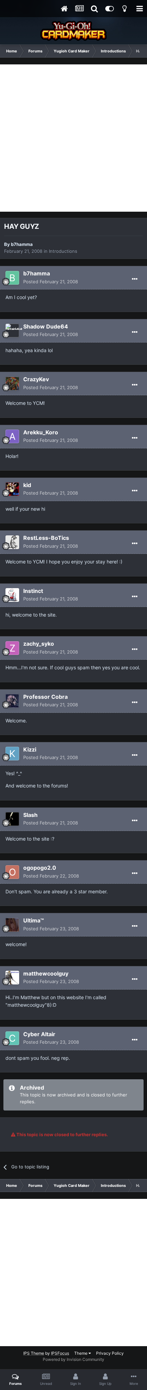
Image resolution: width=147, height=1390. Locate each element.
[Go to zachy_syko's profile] (12, 648)
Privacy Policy (110, 1353)
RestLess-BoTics (46, 537)
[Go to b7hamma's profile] (12, 278)
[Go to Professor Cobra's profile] (12, 701)
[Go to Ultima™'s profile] (12, 925)
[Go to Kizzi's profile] (12, 753)
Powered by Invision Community (73, 1359)
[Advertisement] (73, 138)
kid (27, 485)
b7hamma (22, 244)
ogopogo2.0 (39, 867)
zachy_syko (38, 643)
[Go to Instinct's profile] (12, 595)
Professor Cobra (45, 696)
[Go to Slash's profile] (12, 819)
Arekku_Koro (40, 432)
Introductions (63, 251)
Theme (81, 1353)
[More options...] (135, 279)
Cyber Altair (39, 1034)
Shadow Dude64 (45, 326)
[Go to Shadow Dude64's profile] (12, 330)
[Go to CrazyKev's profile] (12, 383)
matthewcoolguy (45, 973)
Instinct (33, 590)
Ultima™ (33, 920)
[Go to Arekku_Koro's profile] (12, 436)
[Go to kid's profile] (12, 489)
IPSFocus (60, 1353)
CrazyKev (36, 379)
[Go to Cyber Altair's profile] (12, 1038)
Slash (30, 814)
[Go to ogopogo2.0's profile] (12, 872)
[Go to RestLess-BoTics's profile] (12, 542)
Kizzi (29, 749)
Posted (50, 281)
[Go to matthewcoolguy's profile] (12, 977)
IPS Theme (33, 1353)
